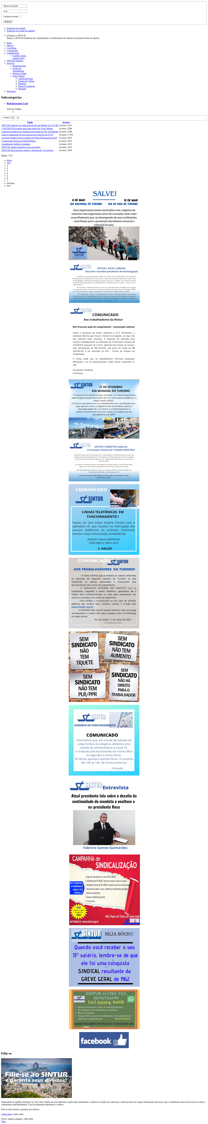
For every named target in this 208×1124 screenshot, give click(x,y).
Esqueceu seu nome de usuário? (21, 31)
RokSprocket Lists (17, 103)
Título (30, 122)
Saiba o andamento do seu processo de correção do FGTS (27, 135)
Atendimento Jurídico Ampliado (16, 144)
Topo (3, 1121)
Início (9, 160)
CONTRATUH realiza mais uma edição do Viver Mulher (27, 128)
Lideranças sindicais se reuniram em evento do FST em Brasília (30, 131)
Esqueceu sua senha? (16, 28)
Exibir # (7, 117)
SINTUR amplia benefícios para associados (21, 147)
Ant (8, 163)
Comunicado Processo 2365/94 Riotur (19, 141)
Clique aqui (6, 1114)
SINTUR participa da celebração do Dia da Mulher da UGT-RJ (30, 125)
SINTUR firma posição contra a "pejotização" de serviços (27, 150)
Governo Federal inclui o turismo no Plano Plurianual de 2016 (29, 138)
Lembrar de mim (10, 16)
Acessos (66, 122)
